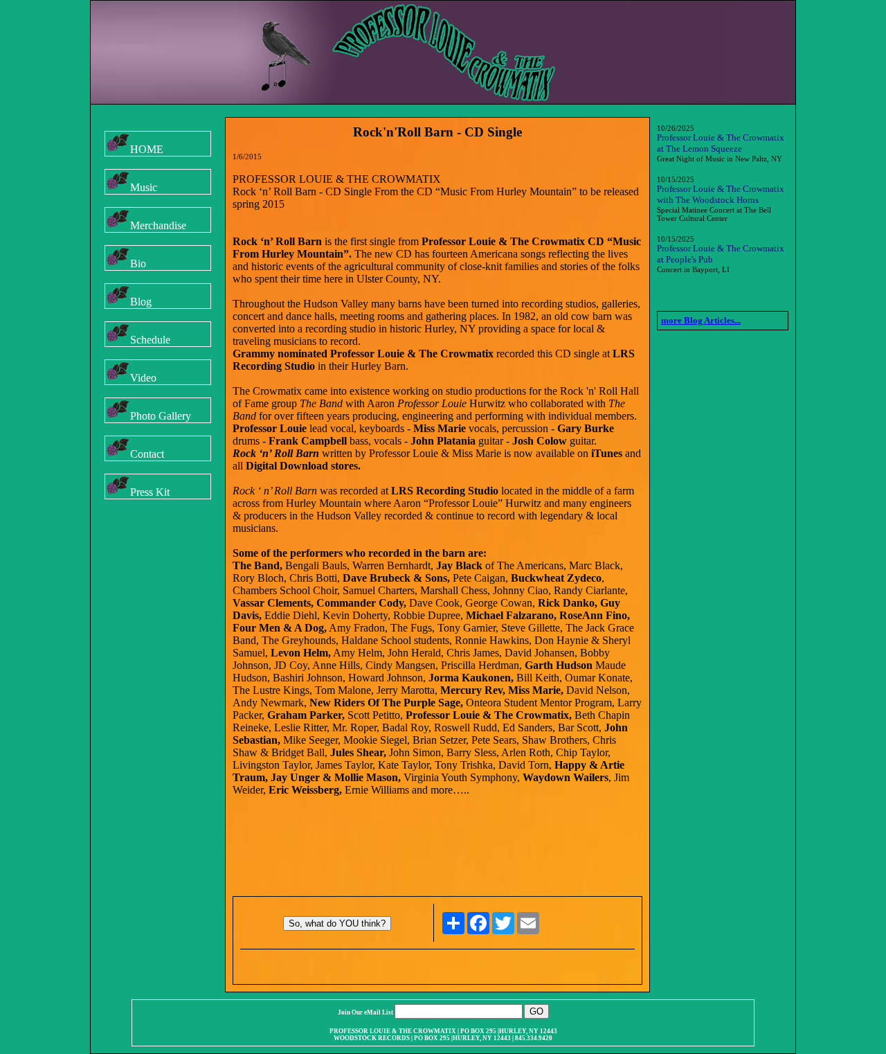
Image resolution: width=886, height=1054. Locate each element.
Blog (141, 301)
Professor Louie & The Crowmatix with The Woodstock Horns (720, 194)
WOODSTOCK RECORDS (372, 1038)
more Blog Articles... (701, 320)
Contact (147, 454)
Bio (138, 263)
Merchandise (158, 225)
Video (143, 378)
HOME (146, 149)
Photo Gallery (160, 416)
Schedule (150, 340)
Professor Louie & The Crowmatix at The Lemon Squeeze (720, 143)
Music (143, 187)
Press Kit (150, 492)
